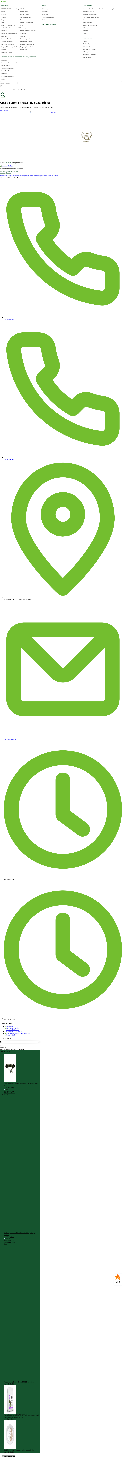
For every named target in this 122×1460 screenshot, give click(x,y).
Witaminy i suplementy (89, 54)
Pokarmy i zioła (87, 52)
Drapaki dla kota (6, 39)
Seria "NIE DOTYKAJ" (8, 25)
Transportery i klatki (7, 68)
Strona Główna (4, 110)
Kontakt (61, 2)
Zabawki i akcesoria (7, 71)
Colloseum (8, 162)
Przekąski (23, 20)
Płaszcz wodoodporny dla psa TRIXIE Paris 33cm (19, 1382)
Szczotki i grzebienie (26, 39)
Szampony (23, 33)
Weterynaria (17, 2)
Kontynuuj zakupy (8, 1456)
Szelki (3, 22)
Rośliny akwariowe (88, 11)
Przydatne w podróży (7, 44)
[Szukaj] (1, 85)
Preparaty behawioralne (27, 47)
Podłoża (85, 33)
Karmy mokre (24, 14)
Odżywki (22, 36)
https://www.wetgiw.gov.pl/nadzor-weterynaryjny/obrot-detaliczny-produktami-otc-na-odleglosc (29, 175)
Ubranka (4, 30)
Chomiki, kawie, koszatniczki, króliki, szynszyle (18, 57)
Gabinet (44, 2)
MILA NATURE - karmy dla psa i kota (10, 10)
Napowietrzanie (87, 22)
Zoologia (4, 2)
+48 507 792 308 (9, 319)
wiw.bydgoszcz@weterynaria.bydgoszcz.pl (9, 171)
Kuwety (3, 49)
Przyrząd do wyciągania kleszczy (10, 47)
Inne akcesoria (87, 57)
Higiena (44, 20)
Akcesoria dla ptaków (48, 17)
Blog (52, 2)
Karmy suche (24, 11)
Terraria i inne (87, 46)
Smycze (3, 20)
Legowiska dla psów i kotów (9, 33)
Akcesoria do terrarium (89, 49)
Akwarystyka (87, 6)
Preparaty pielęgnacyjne (27, 44)
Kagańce (3, 14)
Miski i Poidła (5, 65)
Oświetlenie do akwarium (90, 25)
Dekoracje (86, 28)
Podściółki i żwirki (6, 52)
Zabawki (3, 36)
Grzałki (85, 20)
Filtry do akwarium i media (91, 17)
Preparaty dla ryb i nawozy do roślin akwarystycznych (98, 9)
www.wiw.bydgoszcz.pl (5, 173)
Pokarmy (4, 60)
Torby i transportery (7, 41)
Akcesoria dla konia (49, 24)
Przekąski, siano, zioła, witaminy (10, 63)
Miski (22, 25)
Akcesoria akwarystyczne (90, 14)
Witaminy (45, 9)
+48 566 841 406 (9, 459)
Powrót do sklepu (19, 1049)
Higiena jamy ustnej (26, 41)
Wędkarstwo (31, 2)
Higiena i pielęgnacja (7, 76)
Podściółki (4, 73)
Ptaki (44, 6)
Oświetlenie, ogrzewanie (89, 44)
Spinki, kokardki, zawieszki (28, 30)
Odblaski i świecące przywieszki (10, 28)
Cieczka (22, 9)
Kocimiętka (23, 49)
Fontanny (23, 28)
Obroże (3, 17)
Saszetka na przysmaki (26, 22)
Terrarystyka (88, 38)
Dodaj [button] (11, 1087)
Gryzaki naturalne (25, 17)
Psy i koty (4, 6)
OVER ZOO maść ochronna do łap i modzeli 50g (19, 1450)
